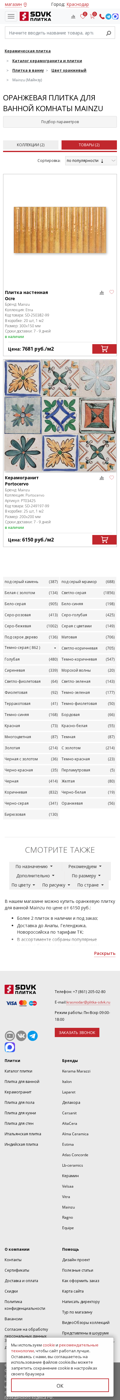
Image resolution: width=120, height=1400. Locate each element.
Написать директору (81, 1301)
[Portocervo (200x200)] (60, 415)
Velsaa (68, 1186)
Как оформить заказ (80, 1280)
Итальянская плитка (23, 1133)
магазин (13, 4)
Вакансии (13, 1319)
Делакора (71, 1102)
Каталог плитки (18, 1071)
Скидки (11, 1291)
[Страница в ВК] (21, 1036)
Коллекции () (31, 144)
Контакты (13, 1259)
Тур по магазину (77, 1312)
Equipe (68, 1227)
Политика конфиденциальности (25, 1305)
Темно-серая (22, 647)
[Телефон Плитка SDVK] (102, 16)
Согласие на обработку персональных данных (26, 1333)
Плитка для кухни (20, 1113)
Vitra (66, 1196)
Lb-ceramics (72, 1165)
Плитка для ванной (22, 1081)
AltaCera (69, 1123)
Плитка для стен (19, 1123)
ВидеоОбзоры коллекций (86, 1322)
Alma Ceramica (75, 1133)
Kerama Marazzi (76, 1071)
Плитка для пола (19, 1102)
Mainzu (68, 1207)
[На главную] (34, 16)
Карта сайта (73, 1291)
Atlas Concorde (75, 1154)
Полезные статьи (77, 1270)
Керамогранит (18, 1092)
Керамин (70, 1175)
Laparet (68, 1092)
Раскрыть (104, 953)
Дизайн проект (76, 1259)
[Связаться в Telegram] (108, 16)
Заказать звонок (77, 1032)
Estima (68, 1144)
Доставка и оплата (21, 1280)
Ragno (67, 1217)
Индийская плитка (21, 1144)
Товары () (89, 144)
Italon (67, 1081)
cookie (49, 1345)
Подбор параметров (60, 121)
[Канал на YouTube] (10, 1036)
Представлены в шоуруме (85, 1333)
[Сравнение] (73, 16)
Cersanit (69, 1113)
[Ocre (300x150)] (60, 230)
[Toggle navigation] (11, 16)
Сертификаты (17, 1270)
